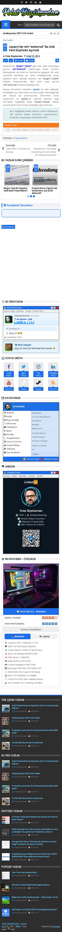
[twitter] (26, 2)
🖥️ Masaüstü (17, 636)
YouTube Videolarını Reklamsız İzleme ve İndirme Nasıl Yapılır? (35, 818)
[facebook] (22, 2)
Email (30, 60)
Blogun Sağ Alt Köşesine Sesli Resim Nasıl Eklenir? (16, 189)
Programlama (20, 138)
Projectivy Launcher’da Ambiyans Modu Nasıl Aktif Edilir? (35, 731)
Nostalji (10, 434)
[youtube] (40, 2)
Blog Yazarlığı (12, 420)
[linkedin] (36, 2)
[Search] (58, 24)
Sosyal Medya (12, 445)
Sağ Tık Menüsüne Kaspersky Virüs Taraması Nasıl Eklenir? (35, 706)
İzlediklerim (12, 427)
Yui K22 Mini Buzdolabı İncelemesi (27, 742)
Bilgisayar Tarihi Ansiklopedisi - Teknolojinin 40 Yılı (35, 897)
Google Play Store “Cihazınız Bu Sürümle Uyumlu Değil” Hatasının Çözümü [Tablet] (34, 843)
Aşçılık (9, 416)
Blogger (56, 926)
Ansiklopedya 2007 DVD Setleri (26, 717)
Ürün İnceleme (13, 452)
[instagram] (31, 2)
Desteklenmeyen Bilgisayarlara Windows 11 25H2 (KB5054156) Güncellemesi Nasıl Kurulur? (34, 855)
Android (10, 412)
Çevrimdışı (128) (13, 337)
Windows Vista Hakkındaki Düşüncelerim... (31, 884)
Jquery (36, 89)
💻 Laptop (44, 636)
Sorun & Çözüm (13, 441)
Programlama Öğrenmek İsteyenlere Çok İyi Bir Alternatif (44, 191)
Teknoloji (10, 448)
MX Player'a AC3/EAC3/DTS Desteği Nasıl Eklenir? (34, 909)
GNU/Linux (11, 423)
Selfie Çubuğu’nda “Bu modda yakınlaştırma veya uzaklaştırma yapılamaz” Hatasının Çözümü (35, 830)
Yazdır (20, 60)
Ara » (21, 24)
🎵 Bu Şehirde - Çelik (23, 319)
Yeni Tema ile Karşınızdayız (24, 872)
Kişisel (9, 430)
